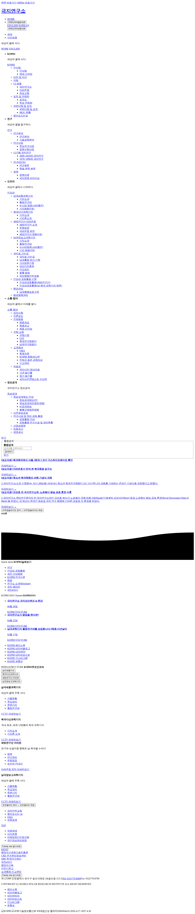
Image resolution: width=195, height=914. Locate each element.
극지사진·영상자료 (30, 369)
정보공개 (12, 393)
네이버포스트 (14, 899)
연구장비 (12, 757)
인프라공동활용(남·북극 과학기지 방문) (41, 285)
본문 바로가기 (8, 2)
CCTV (5, 714)
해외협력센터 (20, 295)
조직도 (23, 99)
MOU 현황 (25, 112)
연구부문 (24, 165)
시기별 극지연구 (22, 152)
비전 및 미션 (20, 77)
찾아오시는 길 (15, 814)
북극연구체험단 (28, 341)
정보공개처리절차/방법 (32, 403)
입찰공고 (18, 429)
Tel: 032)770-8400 (72, 878)
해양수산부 (7, 865)
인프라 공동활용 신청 (25, 279)
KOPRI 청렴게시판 (30, 357)
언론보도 (18, 316)
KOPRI (11, 64)
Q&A (22, 350)
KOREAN (24, 25)
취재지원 (24, 353)
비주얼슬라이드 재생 (33, 510)
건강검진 (24, 269)
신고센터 (24, 363)
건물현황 (12, 698)
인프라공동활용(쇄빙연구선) (35, 282)
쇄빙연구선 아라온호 (24, 221)
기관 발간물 (26, 373)
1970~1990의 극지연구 (31, 159)
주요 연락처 (26, 103)
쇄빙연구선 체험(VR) (31, 234)
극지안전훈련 (27, 266)
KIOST (5, 849)
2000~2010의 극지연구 (31, 155)
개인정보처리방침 (17, 840)
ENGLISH (17, 22)
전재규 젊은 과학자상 (31, 360)
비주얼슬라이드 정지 (11, 510)
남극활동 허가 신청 (30, 260)
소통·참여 (12, 309)
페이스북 (12, 889)
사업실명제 (19, 425)
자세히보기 (15, 714)
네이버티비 (13, 895)
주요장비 (12, 701)
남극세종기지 (8, 670)
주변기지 (12, 705)
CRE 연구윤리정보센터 (13, 855)
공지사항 (18, 313)
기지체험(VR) (27, 208)
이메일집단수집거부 (18, 837)
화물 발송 (25, 272)
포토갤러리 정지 (9, 805)
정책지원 (24, 175)
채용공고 (24, 325)
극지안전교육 (14, 811)
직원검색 (12, 820)
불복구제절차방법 (29, 409)
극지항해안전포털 (29, 276)
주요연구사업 (27, 146)
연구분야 (18, 133)
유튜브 (11, 905)
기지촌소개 (26, 218)
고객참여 (18, 347)
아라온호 (24, 90)
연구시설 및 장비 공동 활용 (28, 416)
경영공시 (18, 432)
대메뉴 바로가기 (26, 2)
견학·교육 (18, 332)
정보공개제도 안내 (23, 397)
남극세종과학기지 (23, 196)
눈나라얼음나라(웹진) (31, 247)
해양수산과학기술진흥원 (14, 852)
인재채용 (18, 319)
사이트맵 (12, 37)
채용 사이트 (26, 329)
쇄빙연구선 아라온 (10, 678)
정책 (15, 172)
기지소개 (24, 199)
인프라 (11, 192)
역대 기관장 (26, 74)
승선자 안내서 (15, 763)
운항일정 (24, 228)
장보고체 (24, 93)
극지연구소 (13, 11)
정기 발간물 (26, 376)
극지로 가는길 (21, 253)
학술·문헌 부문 (27, 168)
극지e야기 (6, 862)
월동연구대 (26, 202)
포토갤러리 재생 (27, 805)
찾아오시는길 (20, 115)
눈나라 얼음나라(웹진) (32, 205)
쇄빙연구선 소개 (28, 224)
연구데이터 (19, 162)
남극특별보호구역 (29, 292)
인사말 (17, 67)
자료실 (17, 366)
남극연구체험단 (28, 344)
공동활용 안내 (27, 419)
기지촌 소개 (13, 734)
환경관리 (18, 288)
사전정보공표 (20, 413)
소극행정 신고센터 (11, 871)
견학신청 (24, 335)
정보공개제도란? (29, 400)
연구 (9, 130)
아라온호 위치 (27, 231)
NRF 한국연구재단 (11, 859)
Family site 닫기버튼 (11, 875)
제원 (9, 754)
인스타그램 (13, 902)
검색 (9, 34)
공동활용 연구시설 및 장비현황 (36, 422)
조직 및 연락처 (21, 96)
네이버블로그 (14, 892)
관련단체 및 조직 (22, 106)
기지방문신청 (27, 263)
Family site (11, 846)
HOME (11, 19)
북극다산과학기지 (23, 212)
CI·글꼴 (17, 83)
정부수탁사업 (27, 149)
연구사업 (18, 143)
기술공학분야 (27, 139)
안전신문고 (7, 868)
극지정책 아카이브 (30, 178)
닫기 (3, 437)
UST (22, 338)
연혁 (15, 80)
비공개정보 (26, 406)
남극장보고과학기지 (24, 237)
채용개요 (24, 322)
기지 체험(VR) (27, 250)
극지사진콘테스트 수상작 (33, 379)
